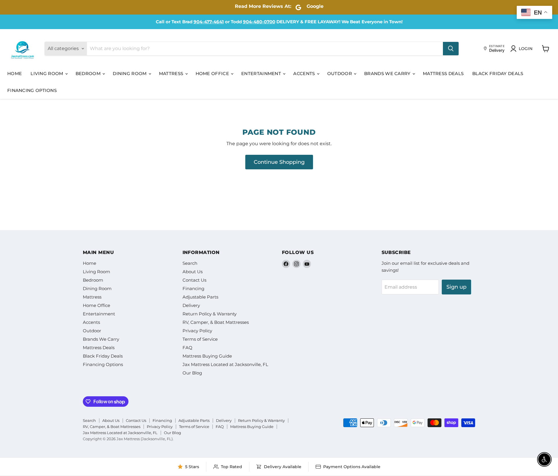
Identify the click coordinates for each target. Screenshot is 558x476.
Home (14, 73)
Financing (193, 288)
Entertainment (261, 73)
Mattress (172, 73)
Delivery (191, 305)
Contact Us (194, 280)
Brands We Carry (388, 73)
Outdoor (340, 73)
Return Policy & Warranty (210, 314)
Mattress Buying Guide (207, 356)
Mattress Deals (443, 73)
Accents (304, 73)
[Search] (451, 48)
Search (190, 263)
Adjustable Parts (200, 297)
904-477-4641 (209, 21)
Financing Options (32, 90)
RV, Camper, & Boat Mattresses (216, 322)
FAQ (187, 347)
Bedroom (89, 73)
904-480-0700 (259, 21)
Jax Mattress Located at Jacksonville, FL (225, 364)
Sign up (456, 287)
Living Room (48, 73)
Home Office (213, 73)
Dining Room (130, 73)
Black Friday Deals (497, 73)
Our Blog (192, 373)
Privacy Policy (197, 330)
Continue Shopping (279, 162)
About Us (193, 271)
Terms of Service (200, 339)
